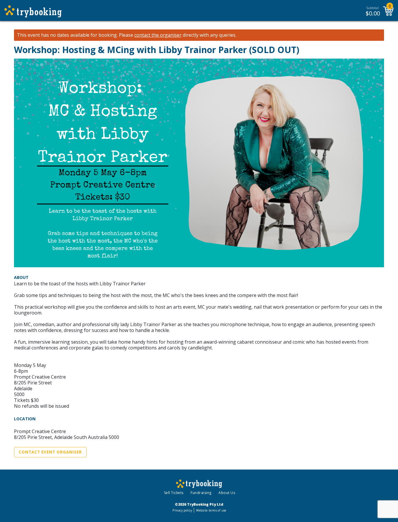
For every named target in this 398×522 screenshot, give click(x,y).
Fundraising (201, 492)
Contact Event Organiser (50, 452)
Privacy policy (182, 510)
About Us (227, 492)
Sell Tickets (174, 492)
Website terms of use (211, 510)
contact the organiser (158, 35)
